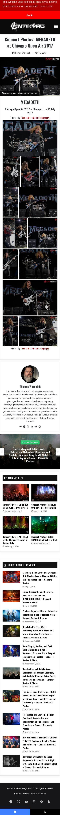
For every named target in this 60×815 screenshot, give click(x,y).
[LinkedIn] (32, 427)
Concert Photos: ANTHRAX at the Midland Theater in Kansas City (15, 540)
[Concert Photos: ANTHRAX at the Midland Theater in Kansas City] (16, 525)
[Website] (20, 427)
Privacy (26, 793)
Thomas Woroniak (22, 53)
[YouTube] (36, 427)
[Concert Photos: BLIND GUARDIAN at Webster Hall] (44, 525)
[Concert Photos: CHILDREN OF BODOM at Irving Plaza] (16, 492)
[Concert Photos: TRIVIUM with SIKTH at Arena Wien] (44, 492)
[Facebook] (24, 427)
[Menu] (56, 27)
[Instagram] (40, 427)
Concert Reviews (30, 442)
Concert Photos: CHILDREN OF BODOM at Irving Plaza (15, 506)
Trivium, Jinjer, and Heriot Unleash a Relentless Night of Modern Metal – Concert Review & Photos (40, 614)
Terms (34, 793)
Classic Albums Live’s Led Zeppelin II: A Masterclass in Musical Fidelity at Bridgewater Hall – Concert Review (40, 578)
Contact (17, 793)
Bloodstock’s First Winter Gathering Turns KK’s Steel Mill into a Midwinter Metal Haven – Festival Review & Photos (38, 632)
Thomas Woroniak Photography (34, 117)
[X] (28, 427)
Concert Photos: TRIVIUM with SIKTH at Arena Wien (43, 506)
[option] (30, 451)
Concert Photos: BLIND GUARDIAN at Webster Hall (44, 538)
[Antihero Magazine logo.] (28, 27)
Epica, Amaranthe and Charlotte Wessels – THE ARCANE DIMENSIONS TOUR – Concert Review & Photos (38, 597)
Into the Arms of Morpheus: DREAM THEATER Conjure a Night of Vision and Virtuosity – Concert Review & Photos (40, 743)
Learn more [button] (46, 6)
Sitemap (42, 793)
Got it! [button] (30, 15)
